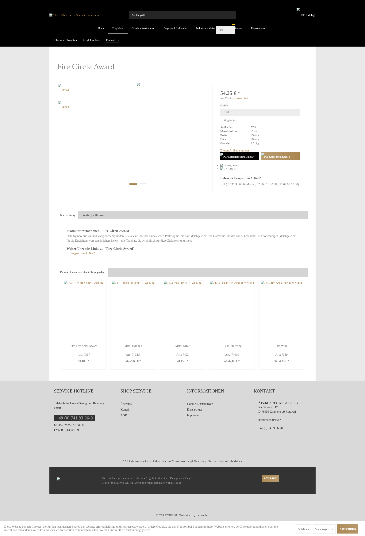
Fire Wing (281, 345)
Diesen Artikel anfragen (234, 150)
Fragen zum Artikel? (82, 253)
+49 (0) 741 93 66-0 (74, 417)
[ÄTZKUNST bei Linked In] (190, 505)
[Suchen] (231, 15)
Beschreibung (67, 215)
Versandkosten (178, 461)
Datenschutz (194, 409)
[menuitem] (182, 15)
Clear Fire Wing (232, 345)
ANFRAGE (270, 478)
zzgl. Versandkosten (241, 98)
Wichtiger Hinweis (93, 215)
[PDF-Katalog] (306, 15)
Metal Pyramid (133, 345)
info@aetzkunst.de (269, 419)
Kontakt (125, 409)
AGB (124, 415)
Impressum (193, 415)
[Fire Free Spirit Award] (83, 310)
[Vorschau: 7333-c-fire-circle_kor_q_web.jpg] (63, 89)
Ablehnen (303, 529)
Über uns (126, 403)
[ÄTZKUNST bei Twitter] (175, 505)
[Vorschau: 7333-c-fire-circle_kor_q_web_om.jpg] (63, 106)
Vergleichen (229, 120)
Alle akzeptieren (324, 529)
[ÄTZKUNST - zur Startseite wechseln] (89, 15)
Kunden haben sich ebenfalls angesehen (82, 272)
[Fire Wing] (281, 310)
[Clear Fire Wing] (232, 310)
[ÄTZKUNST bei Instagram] (185, 505)
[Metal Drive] (182, 310)
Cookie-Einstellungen (200, 403)
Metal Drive (182, 345)
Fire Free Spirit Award (83, 345)
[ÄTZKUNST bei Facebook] (180, 505)
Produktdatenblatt (245, 156)
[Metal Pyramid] (133, 310)
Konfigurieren (348, 528)
